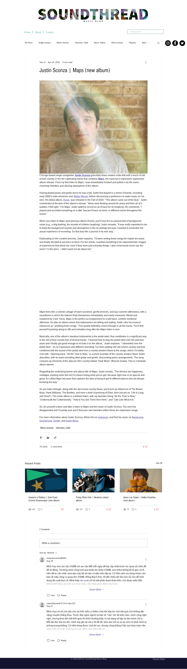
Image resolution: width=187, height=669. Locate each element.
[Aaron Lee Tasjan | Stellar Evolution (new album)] (141, 480)
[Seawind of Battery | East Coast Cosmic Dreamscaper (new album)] (46, 480)
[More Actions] (146, 559)
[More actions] (146, 62)
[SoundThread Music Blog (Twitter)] (182, 43)
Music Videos (100, 43)
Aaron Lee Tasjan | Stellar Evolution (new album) (139, 499)
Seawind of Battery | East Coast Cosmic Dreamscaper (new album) (44, 499)
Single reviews (44, 43)
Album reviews (63, 43)
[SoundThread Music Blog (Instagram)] (168, 43)
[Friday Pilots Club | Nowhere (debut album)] (93, 480)
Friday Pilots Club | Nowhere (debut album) (92, 499)
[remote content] (93, 280)
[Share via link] (55, 437)
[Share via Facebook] (40, 437)
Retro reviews (117, 43)
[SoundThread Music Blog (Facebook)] (175, 43)
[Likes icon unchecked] (48, 595)
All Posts (29, 43)
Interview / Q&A (81, 43)
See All (159, 463)
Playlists (132, 43)
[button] (158, 43)
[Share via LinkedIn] (48, 437)
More (144, 43)
